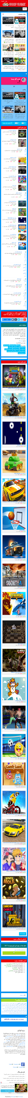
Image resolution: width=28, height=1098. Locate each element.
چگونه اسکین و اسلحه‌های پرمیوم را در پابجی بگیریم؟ (14, 1074)
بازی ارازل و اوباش (19, 192)
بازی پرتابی (10, 1013)
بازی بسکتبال (14, 242)
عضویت (2, 1)
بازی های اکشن (10, 1036)
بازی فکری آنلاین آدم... (18, 251)
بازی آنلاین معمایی (16, 1007)
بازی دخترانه (19, 1010)
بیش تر (23, 933)
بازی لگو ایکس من (13, 234)
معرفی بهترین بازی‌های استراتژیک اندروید (16, 1076)
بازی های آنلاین (6, 1011)
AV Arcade (13, 1096)
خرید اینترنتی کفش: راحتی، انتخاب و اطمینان (15, 1080)
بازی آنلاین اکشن (13, 1004)
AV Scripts (20, 1096)
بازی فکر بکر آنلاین (19, 284)
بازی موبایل (11, 1011)
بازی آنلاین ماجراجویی (5, 1005)
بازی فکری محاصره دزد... (17, 292)
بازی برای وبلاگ (19, 1092)
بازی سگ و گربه (19, 149)
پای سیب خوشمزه (13, 157)
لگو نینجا (17, 347)
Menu (24, 9)
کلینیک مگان (19, 278)
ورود (6, 1)
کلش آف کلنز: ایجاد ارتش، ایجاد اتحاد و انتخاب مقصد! (13, 1078)
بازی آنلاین (19, 1004)
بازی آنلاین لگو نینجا (10, 351)
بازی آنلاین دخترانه (18, 1005)
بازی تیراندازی (16, 1008)
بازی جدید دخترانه (5, 1008)
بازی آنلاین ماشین (23, 1007)
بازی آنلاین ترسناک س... (12, 130)
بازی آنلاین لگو (12, 345)
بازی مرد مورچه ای (13, 139)
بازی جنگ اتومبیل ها (17, 301)
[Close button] (27, 1082)
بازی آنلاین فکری (12, 1005)
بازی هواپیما (14, 208)
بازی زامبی (15, 1010)
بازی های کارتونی (21, 1045)
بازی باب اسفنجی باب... (17, 264)
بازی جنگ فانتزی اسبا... (12, 176)
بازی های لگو (22, 347)
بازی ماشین (21, 1011)
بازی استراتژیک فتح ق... (12, 166)
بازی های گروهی (9, 1046)
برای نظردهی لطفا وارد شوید (19, 950)
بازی (24, 1004)
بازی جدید (11, 1008)
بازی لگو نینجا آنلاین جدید (20, 351)
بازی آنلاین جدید (6, 1003)
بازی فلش (11, 1010)
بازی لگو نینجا (16, 349)
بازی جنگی (24, 1010)
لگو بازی (10, 347)
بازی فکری (8, 1010)
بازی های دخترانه (19, 1013)
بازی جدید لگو (6, 345)
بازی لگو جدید (22, 349)
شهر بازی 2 (14, 185)
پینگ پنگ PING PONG (12, 218)
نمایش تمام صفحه (7, 123)
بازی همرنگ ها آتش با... (12, 225)
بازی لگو (20, 340)
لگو (13, 347)
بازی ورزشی (15, 1013)
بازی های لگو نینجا (22, 353)
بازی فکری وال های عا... (12, 201)
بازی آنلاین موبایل (10, 1007)
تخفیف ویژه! (7, 1090)
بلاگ (9, 1092)
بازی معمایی (15, 1011)
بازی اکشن (20, 1008)
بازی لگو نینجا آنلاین (8, 349)
